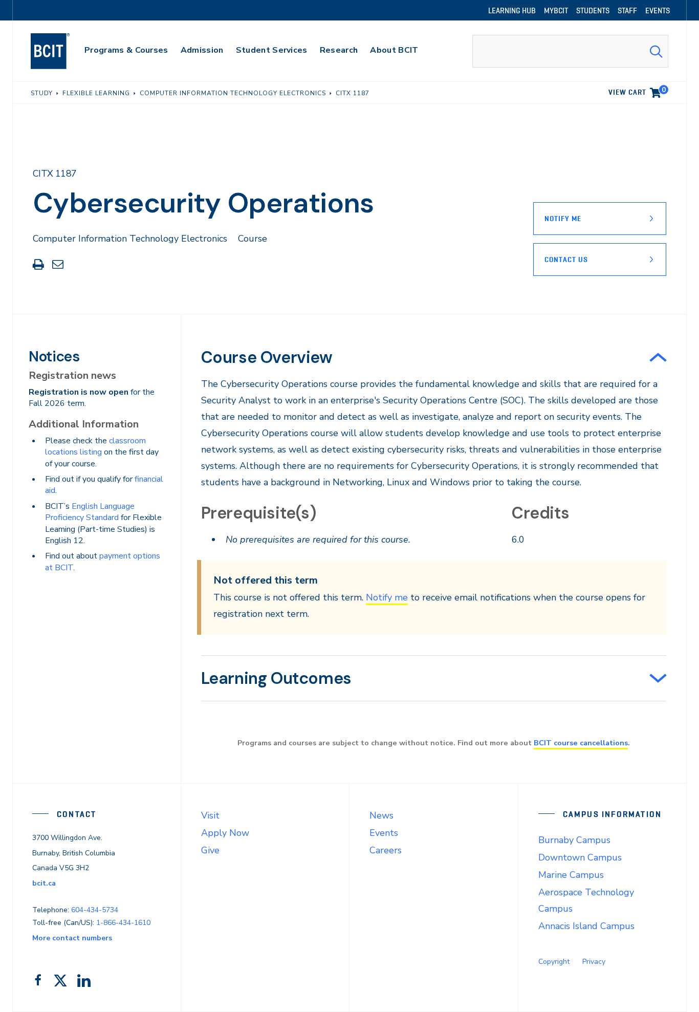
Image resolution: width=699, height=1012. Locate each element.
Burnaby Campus (574, 840)
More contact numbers (72, 938)
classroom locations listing (95, 446)
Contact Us (566, 259)
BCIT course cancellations (581, 743)
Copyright (554, 961)
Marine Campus (571, 875)
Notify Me (562, 218)
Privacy (593, 961)
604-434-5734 (94, 910)
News (381, 815)
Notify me (387, 597)
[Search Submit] (656, 51)
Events (383, 833)
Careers (385, 850)
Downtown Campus (580, 857)
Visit (210, 815)
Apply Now (225, 833)
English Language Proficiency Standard (90, 512)
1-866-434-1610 (123, 923)
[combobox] (570, 51)
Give (210, 850)
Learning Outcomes (276, 678)
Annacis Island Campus (586, 926)
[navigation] (60, 51)
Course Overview (267, 357)
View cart (637, 90)
